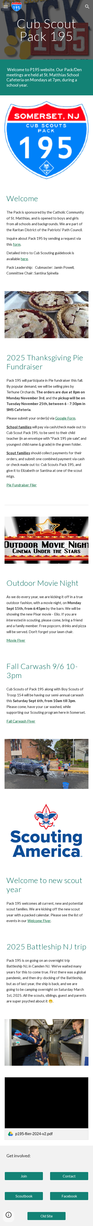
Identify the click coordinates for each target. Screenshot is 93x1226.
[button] (5, 6)
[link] (46, 1108)
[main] (46, 29)
